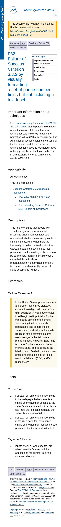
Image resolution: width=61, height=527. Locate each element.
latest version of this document (27, 484)
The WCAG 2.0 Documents (30, 490)
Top (11, 469)
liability (27, 513)
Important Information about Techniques (43, 62)
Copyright (14, 510)
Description (39, 71)
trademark (36, 513)
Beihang (13, 513)
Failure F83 (18, 47)
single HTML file (46, 487)
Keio (48, 510)
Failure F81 (39, 43)
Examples (38, 75)
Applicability (39, 67)
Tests (36, 79)
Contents (14, 43)
